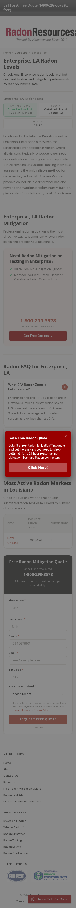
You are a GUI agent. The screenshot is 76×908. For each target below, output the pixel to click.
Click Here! (38, 467)
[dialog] (38, 454)
